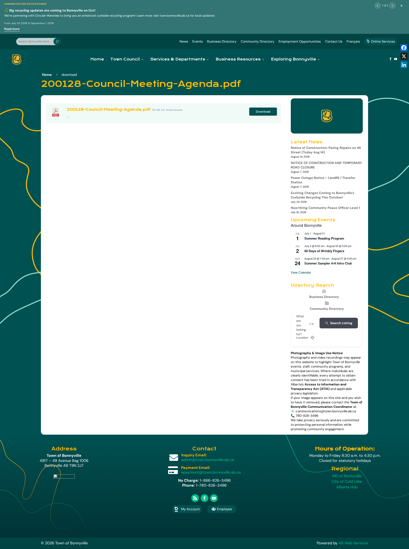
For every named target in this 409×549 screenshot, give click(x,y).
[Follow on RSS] (195, 498)
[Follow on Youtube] (214, 498)
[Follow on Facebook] (204, 498)
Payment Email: (195, 467)
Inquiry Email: (194, 455)
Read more (12, 29)
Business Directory (221, 41)
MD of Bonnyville (346, 476)
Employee (222, 509)
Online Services (380, 41)
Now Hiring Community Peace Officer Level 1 (325, 208)
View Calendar (301, 272)
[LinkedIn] (404, 64)
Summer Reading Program (324, 238)
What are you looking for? (301, 325)
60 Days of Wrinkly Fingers (324, 251)
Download (263, 111)
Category (315, 324)
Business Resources (238, 59)
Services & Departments (177, 59)
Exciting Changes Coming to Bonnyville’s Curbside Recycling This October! (322, 195)
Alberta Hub (346, 487)
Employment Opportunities (300, 41)
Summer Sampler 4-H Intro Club (328, 263)
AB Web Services (353, 543)
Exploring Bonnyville (293, 59)
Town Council (125, 59)
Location (302, 337)
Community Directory (257, 41)
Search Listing (341, 323)
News (184, 41)
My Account (190, 509)
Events (197, 41)
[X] (404, 56)
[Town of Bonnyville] (17, 59)
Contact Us (333, 41)
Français (353, 41)
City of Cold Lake (347, 481)
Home (97, 59)
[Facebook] (404, 47)
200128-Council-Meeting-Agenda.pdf (109, 109)
